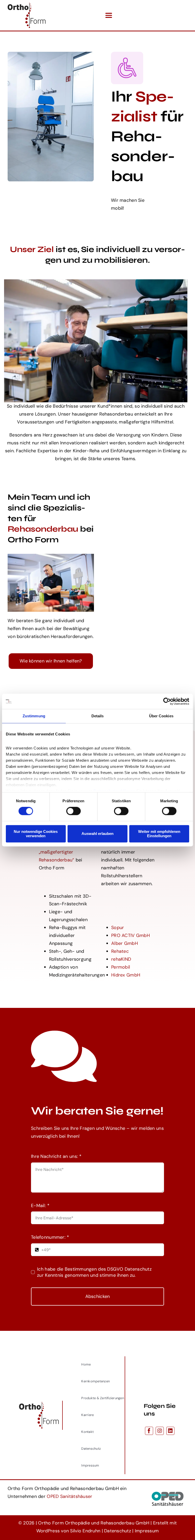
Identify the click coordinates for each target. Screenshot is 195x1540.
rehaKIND (121, 959)
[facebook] (149, 1431)
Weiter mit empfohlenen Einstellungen (159, 833)
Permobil (120, 967)
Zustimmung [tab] (34, 716)
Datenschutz (117, 1531)
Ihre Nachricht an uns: (56, 1156)
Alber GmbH (124, 943)
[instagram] (160, 1431)
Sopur (117, 927)
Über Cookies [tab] (161, 716)
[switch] (73, 811)
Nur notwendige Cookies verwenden (36, 833)
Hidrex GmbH (125, 975)
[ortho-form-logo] (27, 5)
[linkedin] (170, 1431)
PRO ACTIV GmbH (130, 935)
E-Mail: (40, 1206)
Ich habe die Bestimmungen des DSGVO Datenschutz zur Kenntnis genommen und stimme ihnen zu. (94, 1272)
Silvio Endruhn (85, 1531)
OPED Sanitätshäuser (69, 1496)
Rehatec (120, 951)
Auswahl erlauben (97, 834)
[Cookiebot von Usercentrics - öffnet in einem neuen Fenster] (167, 701)
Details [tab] (97, 716)
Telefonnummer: (50, 1237)
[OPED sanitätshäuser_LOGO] (167, 1490)
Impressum (147, 1531)
